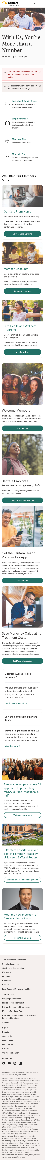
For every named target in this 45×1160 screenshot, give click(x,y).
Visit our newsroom (22, 815)
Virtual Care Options (22, 234)
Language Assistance (11, 998)
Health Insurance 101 (14, 703)
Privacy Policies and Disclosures (16, 1007)
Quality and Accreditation (13, 968)
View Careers (11, 746)
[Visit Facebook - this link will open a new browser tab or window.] (3, 1063)
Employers (7, 976)
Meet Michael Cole (22, 938)
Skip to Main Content (3, 3)
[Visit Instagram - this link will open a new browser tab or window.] (14, 1063)
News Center (8, 1040)
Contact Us (7, 1036)
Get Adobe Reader (10, 1053)
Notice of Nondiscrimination (14, 1003)
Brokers (5, 985)
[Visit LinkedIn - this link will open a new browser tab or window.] (20, 1063)
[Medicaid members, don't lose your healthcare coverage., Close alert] (40, 85)
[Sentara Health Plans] (10, 3)
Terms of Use (8, 994)
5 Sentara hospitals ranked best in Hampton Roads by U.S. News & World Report (21, 853)
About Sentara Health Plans (14, 960)
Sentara (5, 1022)
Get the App (22, 580)
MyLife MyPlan (22, 352)
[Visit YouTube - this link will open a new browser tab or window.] (9, 1063)
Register (6, 1032)
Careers (5, 1048)
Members (6, 972)
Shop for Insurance (10, 964)
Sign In (5, 1028)
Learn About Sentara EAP (22, 500)
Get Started (22, 428)
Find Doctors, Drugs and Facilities (16, 989)
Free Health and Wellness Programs (20, 327)
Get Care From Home (17, 211)
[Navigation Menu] (41, 3)
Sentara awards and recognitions (22, 880)
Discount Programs (23, 291)
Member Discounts (16, 269)
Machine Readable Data (12, 1011)
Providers (6, 980)
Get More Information (22, 661)
